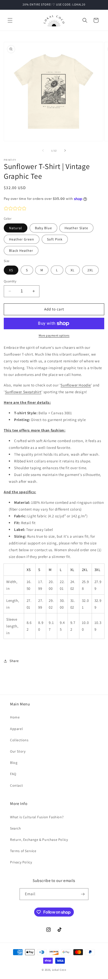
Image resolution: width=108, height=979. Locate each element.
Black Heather (21, 250)
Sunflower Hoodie (76, 385)
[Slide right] (65, 150)
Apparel (16, 728)
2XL (90, 270)
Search (15, 828)
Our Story (17, 751)
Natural (15, 228)
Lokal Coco (59, 969)
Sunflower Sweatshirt (23, 391)
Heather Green (21, 239)
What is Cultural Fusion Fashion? (37, 817)
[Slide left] (42, 150)
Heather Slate (76, 228)
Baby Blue (43, 228)
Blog (13, 762)
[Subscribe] (82, 894)
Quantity (10, 281)
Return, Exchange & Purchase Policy (39, 839)
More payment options (54, 335)
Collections (19, 740)
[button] (10, 20)
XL (73, 270)
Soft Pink (55, 239)
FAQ (13, 774)
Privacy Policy (21, 862)
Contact (16, 785)
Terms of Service (23, 851)
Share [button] (14, 661)
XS (11, 270)
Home (15, 717)
